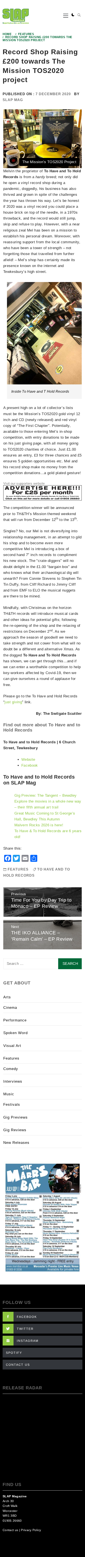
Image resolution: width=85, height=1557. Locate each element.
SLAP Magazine (15, 1496)
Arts (7, 997)
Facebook (29, 765)
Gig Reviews (14, 1130)
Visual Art (12, 1046)
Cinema (10, 1008)
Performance (15, 1020)
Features (18, 869)
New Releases (16, 1143)
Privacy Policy (31, 1530)
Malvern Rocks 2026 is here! (38, 825)
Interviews (12, 1081)
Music (8, 1094)
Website (28, 759)
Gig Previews (15, 1117)
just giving (13, 702)
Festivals (11, 1104)
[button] (73, 15)
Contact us (10, 1530)
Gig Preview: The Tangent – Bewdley (45, 795)
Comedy (10, 1069)
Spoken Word (15, 1033)
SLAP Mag (13, 100)
